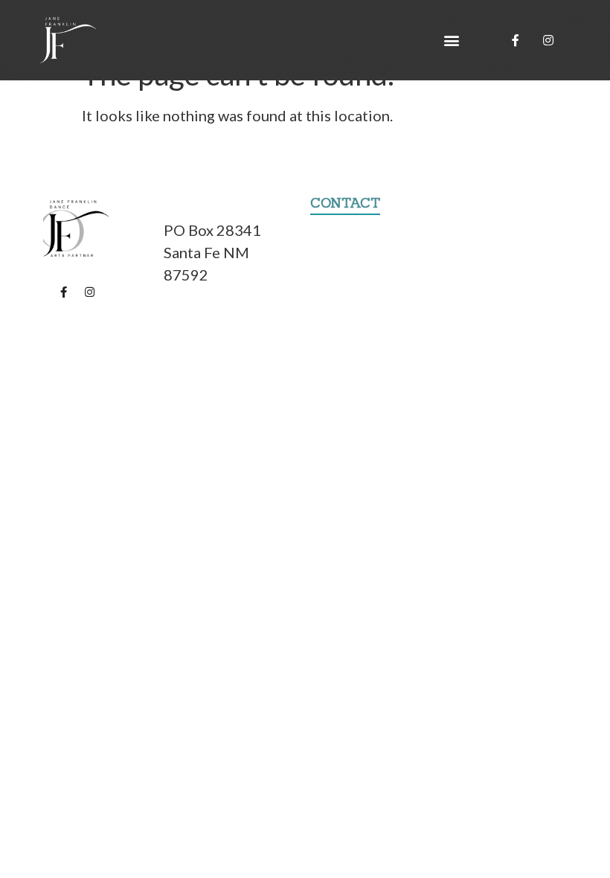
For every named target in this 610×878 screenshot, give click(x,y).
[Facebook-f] (515, 40)
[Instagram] (548, 40)
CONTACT (345, 202)
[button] (452, 40)
